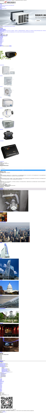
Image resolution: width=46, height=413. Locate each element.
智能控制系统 (1, 37)
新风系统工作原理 (8, 5)
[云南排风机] (8, 75)
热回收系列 (1, 42)
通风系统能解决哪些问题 (3, 366)
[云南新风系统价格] (9, 64)
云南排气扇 (1, 26)
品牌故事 (3, 5)
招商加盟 (5, 5)
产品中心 (1, 382)
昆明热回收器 (1, 129)
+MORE (4, 367)
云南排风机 (10, 26)
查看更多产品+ (1, 45)
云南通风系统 (9, 0)
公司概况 (1, 5)
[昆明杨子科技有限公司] (8, 3)
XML (0, 391)
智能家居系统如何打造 (4, 371)
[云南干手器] (8, 107)
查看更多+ (1, 32)
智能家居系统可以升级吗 (4, 368)
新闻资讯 (3, 8)
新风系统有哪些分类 (2, 365)
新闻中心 (1, 384)
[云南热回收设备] (8, 140)
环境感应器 (1, 38)
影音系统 (1, 39)
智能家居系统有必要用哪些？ (5, 370)
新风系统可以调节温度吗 (3, 363)
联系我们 (1, 9)
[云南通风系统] (8, 118)
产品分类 (3, 35)
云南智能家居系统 (2, 161)
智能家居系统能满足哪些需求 (3, 373)
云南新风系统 (13, 26)
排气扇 (3, 26)
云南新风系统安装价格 (6, 26)
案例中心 (1, 7)
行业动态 (1, 8)
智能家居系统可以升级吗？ (3, 364)
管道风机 (1, 43)
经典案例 (1, 188)
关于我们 (1, 4)
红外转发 (1, 40)
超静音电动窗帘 (2, 41)
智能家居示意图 (12, 5)
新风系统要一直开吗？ (2, 374)
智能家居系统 (1, 6)
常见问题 (5, 8)
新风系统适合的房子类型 (4, 369)
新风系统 (4, 6)
